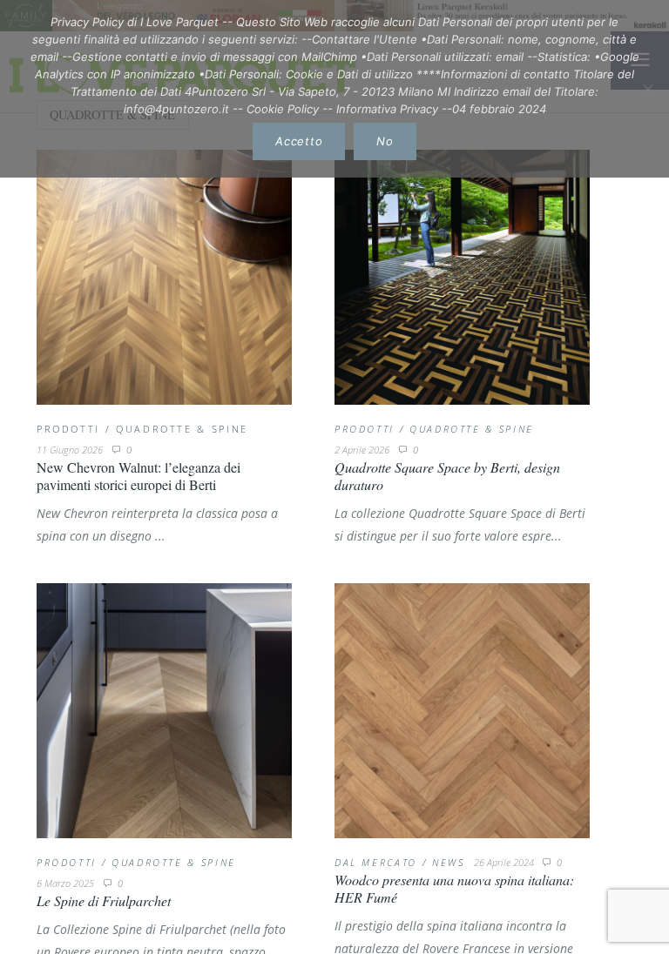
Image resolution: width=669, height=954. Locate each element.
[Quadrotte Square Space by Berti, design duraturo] (462, 277)
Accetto (298, 141)
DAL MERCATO (375, 862)
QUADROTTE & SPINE (182, 428)
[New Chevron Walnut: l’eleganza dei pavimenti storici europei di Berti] (164, 277)
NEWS (448, 862)
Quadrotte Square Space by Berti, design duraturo (447, 476)
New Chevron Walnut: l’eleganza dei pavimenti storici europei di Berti (138, 476)
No (385, 141)
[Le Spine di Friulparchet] (164, 710)
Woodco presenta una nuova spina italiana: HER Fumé (454, 888)
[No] (647, 88)
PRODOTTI (68, 428)
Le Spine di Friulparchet (104, 900)
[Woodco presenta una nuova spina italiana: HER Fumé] (462, 710)
